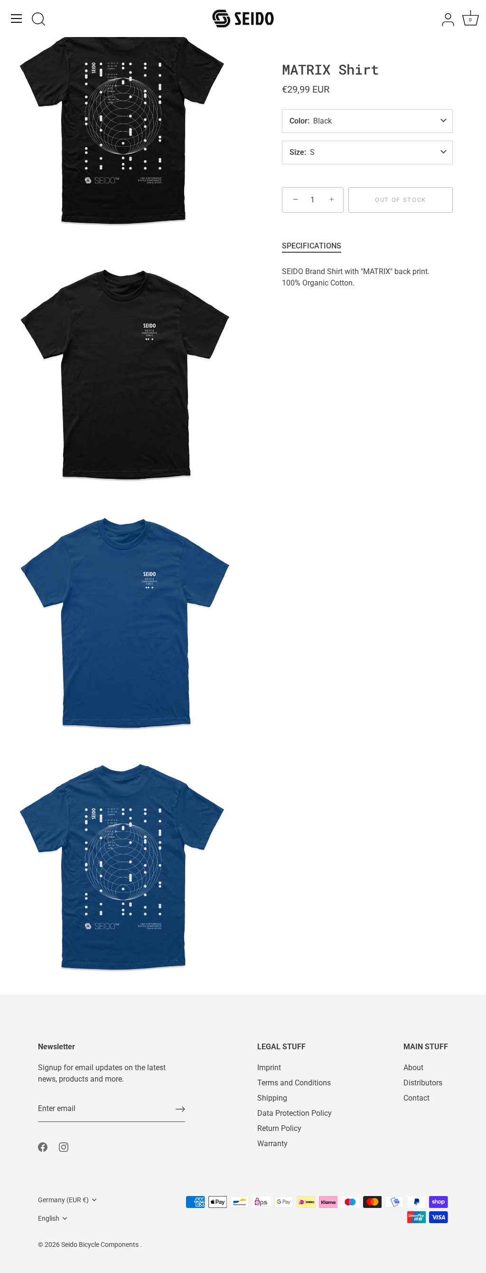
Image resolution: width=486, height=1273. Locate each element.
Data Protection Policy (294, 1113)
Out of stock (400, 199)
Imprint (269, 1067)
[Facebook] (42, 1146)
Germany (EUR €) (63, 1200)
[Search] (38, 20)
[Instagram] (63, 1146)
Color (299, 121)
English (48, 1218)
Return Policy (279, 1128)
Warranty (272, 1143)
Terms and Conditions (294, 1082)
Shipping (272, 1097)
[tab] (316, 246)
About (413, 1067)
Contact (416, 1097)
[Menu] (16, 18)
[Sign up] (180, 1109)
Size (297, 152)
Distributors (422, 1082)
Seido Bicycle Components (100, 1244)
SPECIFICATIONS (311, 245)
